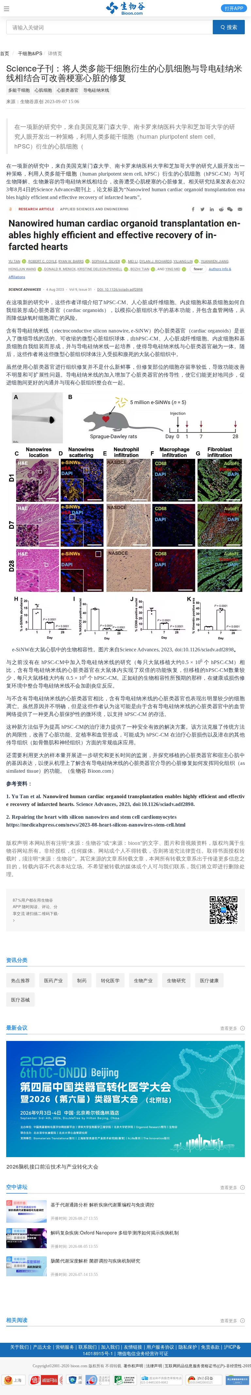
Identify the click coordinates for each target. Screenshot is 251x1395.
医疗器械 (20, 999)
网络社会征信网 (80, 1380)
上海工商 (12, 1381)
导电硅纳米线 (96, 90)
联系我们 (87, 1346)
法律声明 (154, 1366)
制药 (81, 980)
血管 (217, 310)
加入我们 (110, 1346)
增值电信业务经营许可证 (142, 1353)
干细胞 (68, 174)
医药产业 (53, 980)
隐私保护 (187, 1346)
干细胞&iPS (30, 53)
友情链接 (133, 1346)
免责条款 (210, 1346)
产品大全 (42, 1346)
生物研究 (176, 980)
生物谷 (78, 771)
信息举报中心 (125, 1380)
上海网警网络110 (46, 1380)
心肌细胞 (43, 90)
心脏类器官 (67, 90)
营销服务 (65, 1346)
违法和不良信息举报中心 (97, 1380)
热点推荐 (20, 980)
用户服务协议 (160, 1346)
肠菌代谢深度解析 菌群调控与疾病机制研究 (95, 1261)
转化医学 (110, 980)
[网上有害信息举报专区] (237, 1380)
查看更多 (229, 1028)
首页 (4, 53)
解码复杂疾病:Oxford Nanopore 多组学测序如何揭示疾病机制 (115, 1233)
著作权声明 (133, 1366)
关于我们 (19, 1346)
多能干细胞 (19, 90)
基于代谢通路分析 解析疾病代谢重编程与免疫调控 (102, 1204)
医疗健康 (209, 980)
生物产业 (143, 980)
